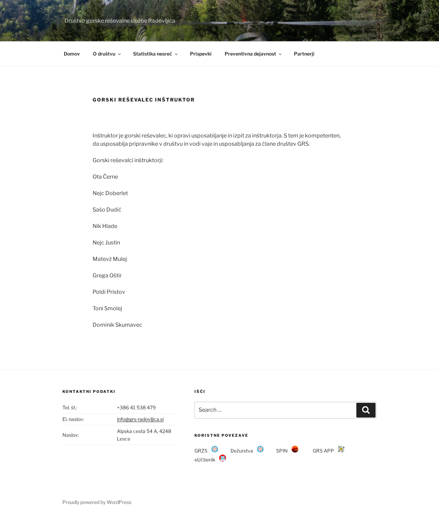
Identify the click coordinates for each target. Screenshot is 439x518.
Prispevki (201, 54)
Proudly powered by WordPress (96, 502)
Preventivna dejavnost (250, 54)
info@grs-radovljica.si (140, 419)
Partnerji (304, 54)
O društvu (104, 54)
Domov (72, 54)
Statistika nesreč (152, 54)
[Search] (366, 410)
